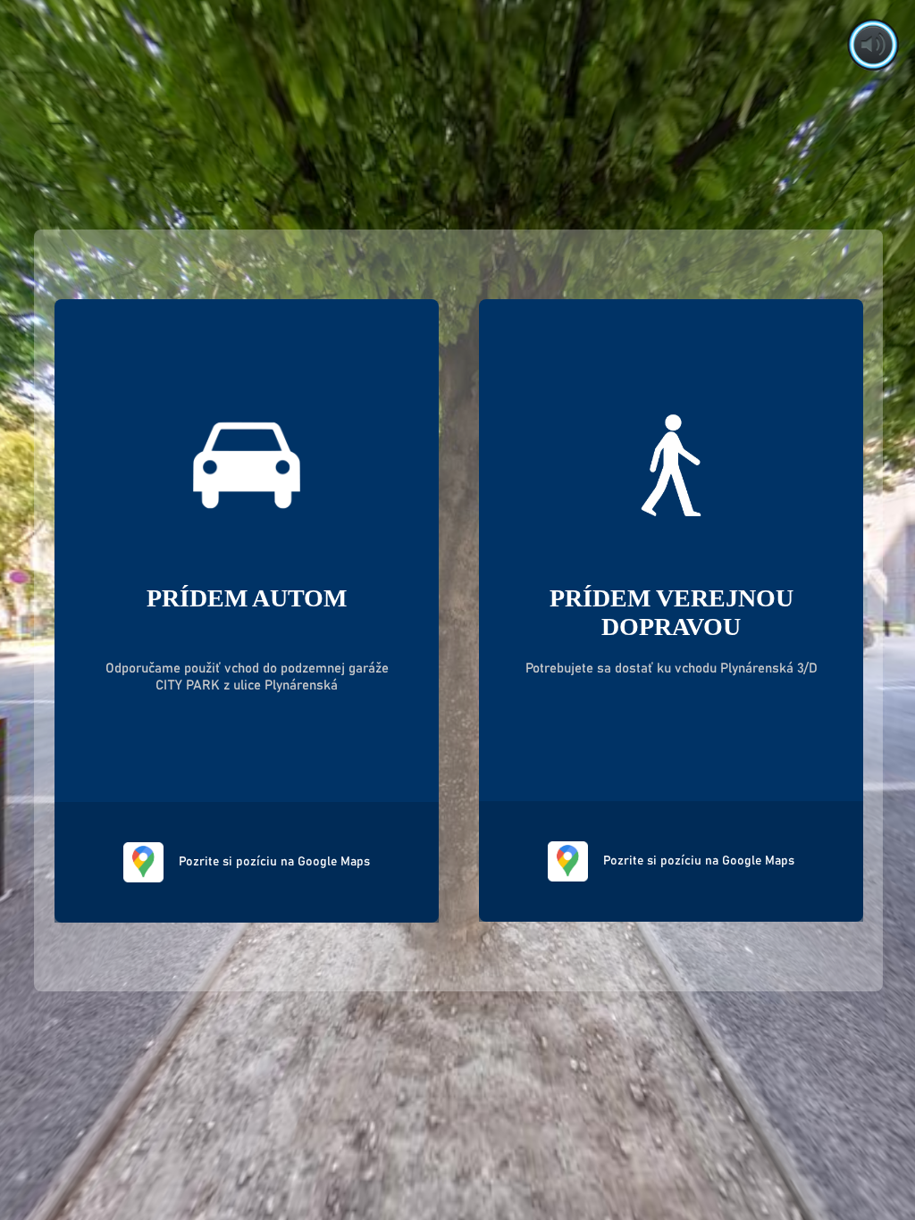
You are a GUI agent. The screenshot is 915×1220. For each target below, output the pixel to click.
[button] (873, 44)
